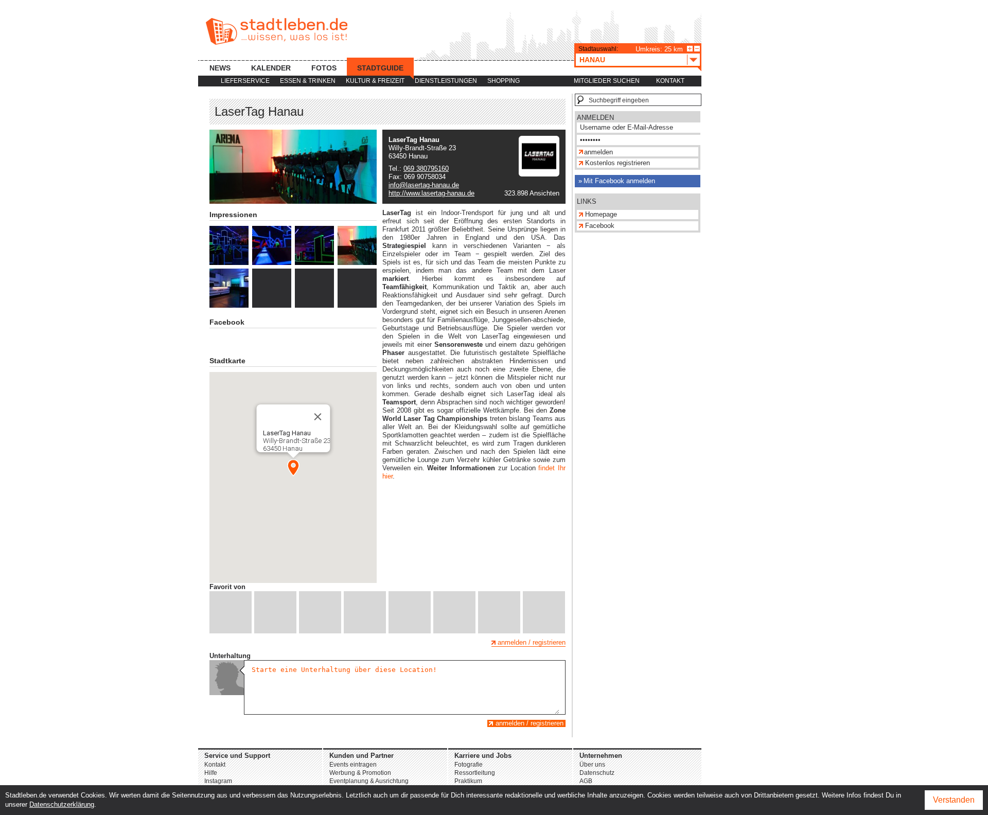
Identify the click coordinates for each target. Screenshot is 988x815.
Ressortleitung (474, 772)
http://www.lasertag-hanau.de (431, 193)
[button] (293, 467)
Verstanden (954, 799)
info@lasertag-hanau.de (424, 185)
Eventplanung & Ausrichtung (369, 781)
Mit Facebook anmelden (619, 181)
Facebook (599, 225)
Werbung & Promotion (360, 772)
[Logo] (539, 174)
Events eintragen (353, 764)
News (220, 68)
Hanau (592, 60)
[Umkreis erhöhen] (690, 48)
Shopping (503, 80)
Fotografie (468, 764)
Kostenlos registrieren (617, 163)
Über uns (592, 764)
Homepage (601, 214)
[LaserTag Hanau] (229, 245)
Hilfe (210, 772)
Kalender (271, 68)
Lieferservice (245, 80)
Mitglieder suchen (607, 80)
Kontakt (670, 80)
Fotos (324, 68)
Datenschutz (596, 772)
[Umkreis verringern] (697, 48)
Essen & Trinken (308, 80)
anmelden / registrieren (532, 642)
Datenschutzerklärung (61, 804)
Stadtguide (380, 68)
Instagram (218, 781)
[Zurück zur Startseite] (276, 31)
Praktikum (468, 781)
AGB (585, 781)
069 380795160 (426, 168)
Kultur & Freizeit (375, 80)
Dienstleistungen (446, 80)
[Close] (317, 416)
